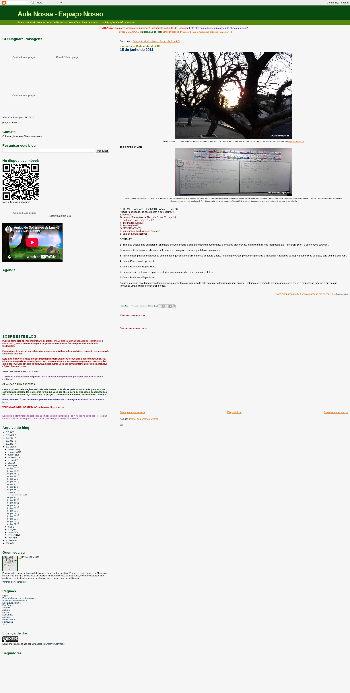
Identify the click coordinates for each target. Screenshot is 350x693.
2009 (8, 543)
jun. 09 (13, 508)
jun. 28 (13, 473)
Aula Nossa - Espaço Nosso (60, 14)
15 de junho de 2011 (18, 495)
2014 (8, 438)
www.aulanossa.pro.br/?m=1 (317, 294)
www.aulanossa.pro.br (287, 294)
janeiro (11, 537)
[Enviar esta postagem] (155, 306)
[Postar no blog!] (163, 306)
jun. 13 (13, 500)
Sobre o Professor (199, 31)
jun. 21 (13, 481)
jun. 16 (13, 490)
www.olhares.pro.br (296, 141)
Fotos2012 (7, 622)
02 (29, 117)
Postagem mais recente (132, 412)
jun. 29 (13, 471)
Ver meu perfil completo (14, 582)
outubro (11, 455)
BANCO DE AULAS (129, 32)
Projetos (184, 31)
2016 (8, 432)
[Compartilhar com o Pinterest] (174, 306)
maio (10, 527)
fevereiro (12, 535)
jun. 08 (13, 511)
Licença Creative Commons (51, 644)
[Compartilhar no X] (167, 306)
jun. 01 (13, 524)
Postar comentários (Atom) (143, 419)
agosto (11, 460)
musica (5, 612)
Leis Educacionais (11, 603)
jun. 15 (13, 492)
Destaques (7, 614)
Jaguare (6, 610)
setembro (12, 457)
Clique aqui (29, 136)
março (11, 532)
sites (4, 624)
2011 (8, 446)
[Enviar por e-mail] (160, 306)
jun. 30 (13, 468)
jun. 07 (13, 513)
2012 (8, 444)
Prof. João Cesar (30, 557)
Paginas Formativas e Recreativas (19, 598)
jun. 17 (13, 487)
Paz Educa (7, 605)
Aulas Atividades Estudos (14, 600)
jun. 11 (13, 503)
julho (10, 463)
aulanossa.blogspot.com (51, 407)
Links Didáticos (171, 32)
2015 (8, 435)
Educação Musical (142, 41)
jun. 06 (13, 516)
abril (10, 529)
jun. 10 (13, 505)
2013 (8, 441)
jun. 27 (13, 476)
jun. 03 (13, 519)
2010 (8, 540)
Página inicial (234, 412)
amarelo (6, 607)
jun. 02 (13, 521)
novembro (12, 452)
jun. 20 (13, 484)
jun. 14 (13, 497)
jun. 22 (13, 479)
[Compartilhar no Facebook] (170, 306)
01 (25, 117)
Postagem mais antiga (336, 412)
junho (10, 465)
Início (5, 595)
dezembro (12, 449)
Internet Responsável (220, 31)
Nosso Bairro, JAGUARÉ (166, 41)
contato (6, 617)
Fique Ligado (8, 619)
